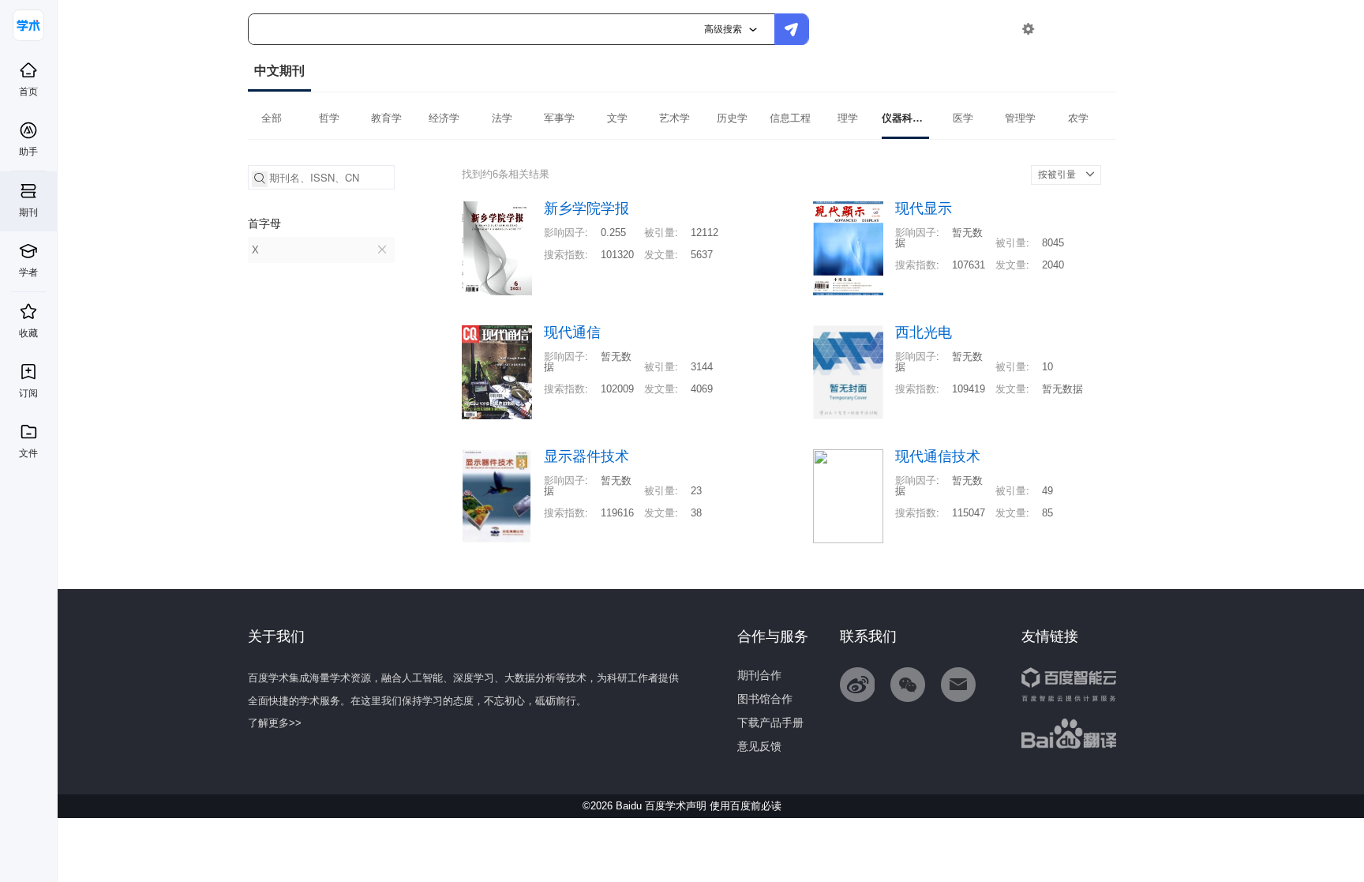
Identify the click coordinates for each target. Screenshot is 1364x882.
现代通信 (572, 332)
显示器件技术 (586, 456)
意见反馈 (759, 746)
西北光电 (923, 332)
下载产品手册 (770, 722)
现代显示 (923, 208)
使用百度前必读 (745, 806)
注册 (1098, 29)
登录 (1061, 29)
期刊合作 (759, 675)
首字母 (264, 223)
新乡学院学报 (586, 208)
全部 (271, 118)
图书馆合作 (765, 698)
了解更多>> (275, 723)
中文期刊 (279, 70)
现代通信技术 (937, 456)
